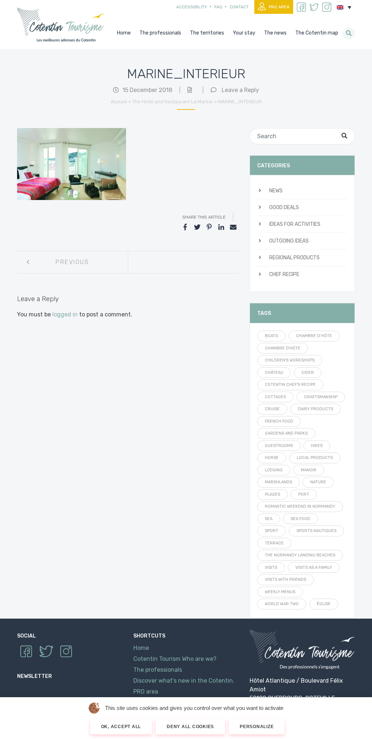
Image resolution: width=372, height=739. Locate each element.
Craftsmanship (320, 397)
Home (141, 647)
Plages (272, 494)
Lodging (274, 470)
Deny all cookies (190, 726)
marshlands (278, 482)
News (276, 191)
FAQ (218, 6)
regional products (294, 258)
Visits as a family (313, 567)
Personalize (257, 726)
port (303, 494)
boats (271, 335)
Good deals (284, 207)
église (324, 604)
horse (272, 457)
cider (308, 372)
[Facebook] (185, 227)
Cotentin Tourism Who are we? (175, 658)
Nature (318, 482)
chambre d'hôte (282, 348)
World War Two (282, 604)
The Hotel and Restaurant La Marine (172, 101)
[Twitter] (197, 227)
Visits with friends (285, 579)
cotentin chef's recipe (290, 384)
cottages (275, 397)
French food (279, 421)
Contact (239, 6)
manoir (308, 470)
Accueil (119, 101)
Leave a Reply (240, 90)
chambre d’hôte (314, 335)
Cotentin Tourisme (62, 24)
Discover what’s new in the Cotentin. (183, 680)
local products (315, 457)
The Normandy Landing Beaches (300, 555)
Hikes (317, 445)
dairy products (315, 409)
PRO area (279, 6)
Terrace (274, 543)
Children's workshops (290, 360)
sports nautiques (316, 530)
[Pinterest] (209, 227)
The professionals (157, 669)
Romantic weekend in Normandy (300, 506)
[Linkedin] (221, 227)
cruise (272, 409)
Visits (271, 567)
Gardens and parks (286, 433)
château (274, 372)
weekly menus (280, 592)
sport (271, 530)
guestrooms (279, 445)
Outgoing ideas (289, 241)
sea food (300, 518)
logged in (65, 314)
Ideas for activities (294, 224)
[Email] (233, 227)
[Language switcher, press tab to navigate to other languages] (344, 7)
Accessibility (191, 6)
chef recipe (284, 274)
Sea (268, 518)
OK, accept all (121, 726)
